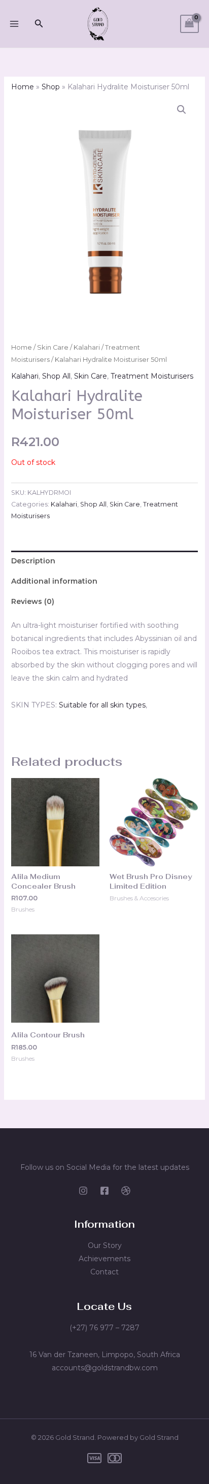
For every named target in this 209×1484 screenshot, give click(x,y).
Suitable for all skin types (102, 705)
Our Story (105, 1245)
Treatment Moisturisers (152, 376)
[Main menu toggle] (14, 24)
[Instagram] (83, 1190)
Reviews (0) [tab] (32, 601)
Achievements (104, 1258)
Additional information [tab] (54, 581)
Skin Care (52, 347)
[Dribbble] (125, 1190)
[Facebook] (104, 1190)
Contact (104, 1271)
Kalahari (87, 347)
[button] (39, 23)
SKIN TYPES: (34, 705)
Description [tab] (33, 560)
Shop (51, 86)
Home (22, 86)
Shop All (56, 376)
